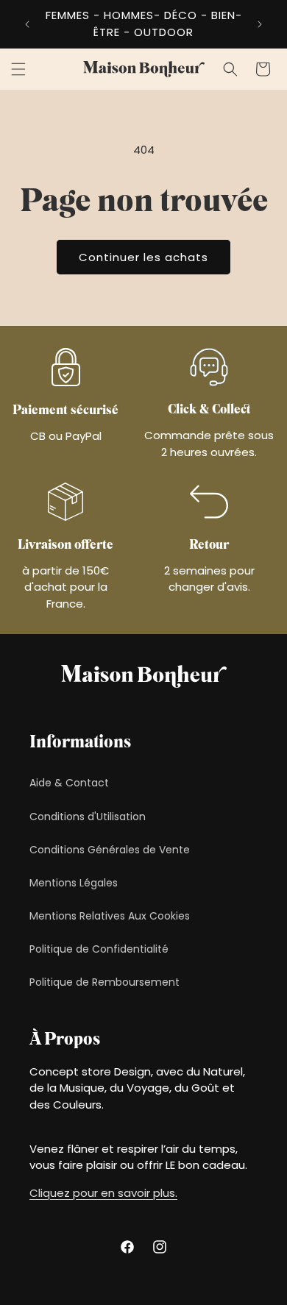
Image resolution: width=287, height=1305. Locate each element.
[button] (18, 69)
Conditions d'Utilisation (87, 816)
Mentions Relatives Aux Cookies (109, 915)
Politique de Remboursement (104, 982)
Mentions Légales (73, 882)
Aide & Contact (69, 782)
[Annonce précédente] (27, 24)
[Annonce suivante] (260, 24)
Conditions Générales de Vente (109, 849)
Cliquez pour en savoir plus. (103, 1193)
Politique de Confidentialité (99, 949)
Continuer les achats (143, 257)
